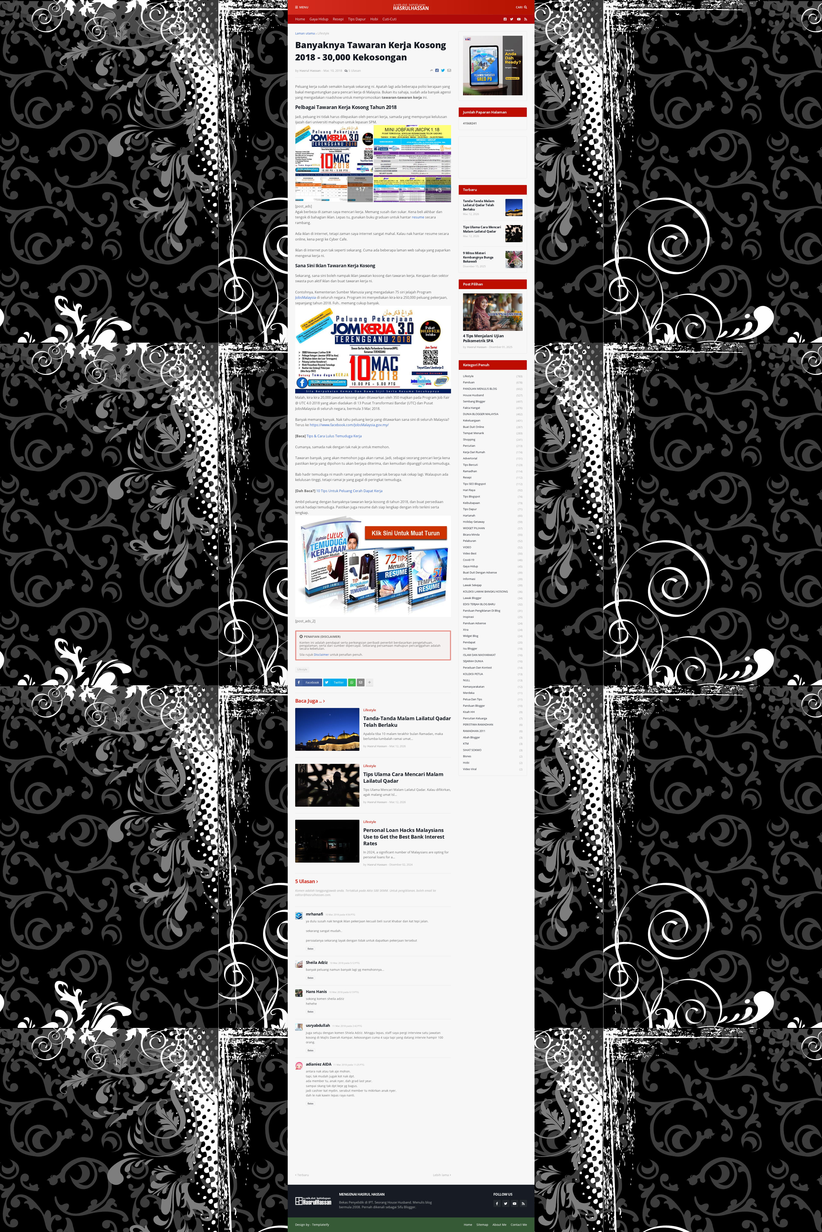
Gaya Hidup (319, 19)
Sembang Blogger (493, 401)
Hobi (374, 19)
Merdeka (493, 693)
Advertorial (493, 458)
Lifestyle (323, 33)
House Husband (493, 395)
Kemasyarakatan (493, 687)
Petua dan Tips (493, 699)
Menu (303, 7)
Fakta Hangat (493, 408)
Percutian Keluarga (493, 718)
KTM (493, 744)
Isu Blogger (493, 649)
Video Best (493, 553)
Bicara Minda (493, 535)
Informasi (493, 579)
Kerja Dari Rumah (493, 452)
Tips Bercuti (493, 465)
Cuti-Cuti (389, 19)
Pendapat (493, 642)
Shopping (493, 440)
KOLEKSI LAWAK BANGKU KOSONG (493, 592)
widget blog (493, 636)
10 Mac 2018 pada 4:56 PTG (340, 914)
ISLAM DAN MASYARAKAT (493, 655)
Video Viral (493, 769)
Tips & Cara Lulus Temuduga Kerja (334, 436)
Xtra (493, 630)
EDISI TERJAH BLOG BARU (493, 604)
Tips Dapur (357, 19)
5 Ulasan (354, 71)
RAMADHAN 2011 (493, 731)
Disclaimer (321, 655)
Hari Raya (493, 490)
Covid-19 (493, 560)
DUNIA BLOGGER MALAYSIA (493, 414)
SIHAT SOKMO (493, 750)
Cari (519, 7)
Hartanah (493, 516)
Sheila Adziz (317, 962)
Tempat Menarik (493, 433)
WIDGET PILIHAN (493, 528)
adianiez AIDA (318, 1064)
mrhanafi (314, 914)
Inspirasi (493, 617)
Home (300, 19)
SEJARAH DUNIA (493, 661)
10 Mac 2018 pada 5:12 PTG (345, 963)
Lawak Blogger (493, 598)
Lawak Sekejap (493, 585)
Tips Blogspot (493, 496)
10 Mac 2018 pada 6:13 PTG (344, 992)
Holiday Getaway (493, 522)
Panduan (493, 382)
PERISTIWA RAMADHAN (493, 725)
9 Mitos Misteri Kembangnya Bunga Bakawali (478, 257)
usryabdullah (318, 1025)
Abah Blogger (493, 737)
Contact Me (519, 1225)
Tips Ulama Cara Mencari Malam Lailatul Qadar (403, 777)
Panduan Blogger (493, 706)
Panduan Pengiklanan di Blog (493, 611)
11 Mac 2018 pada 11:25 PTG (348, 1064)
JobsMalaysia (305, 297)
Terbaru (303, 1175)
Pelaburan (493, 541)
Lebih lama (441, 1175)
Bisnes (493, 756)
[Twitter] (443, 70)
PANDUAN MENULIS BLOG (493, 389)
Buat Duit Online (493, 427)
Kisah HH (493, 712)
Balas (310, 948)
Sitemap (482, 1225)
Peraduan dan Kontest (493, 668)
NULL (493, 680)
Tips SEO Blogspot (493, 484)
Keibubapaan (493, 503)
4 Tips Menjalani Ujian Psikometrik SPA (483, 338)
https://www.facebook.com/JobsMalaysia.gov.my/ (349, 425)
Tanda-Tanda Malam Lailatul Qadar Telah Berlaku (407, 721)
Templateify (320, 1225)
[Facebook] (437, 70)
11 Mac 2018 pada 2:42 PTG (347, 1025)
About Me (499, 1225)
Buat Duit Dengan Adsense (493, 572)
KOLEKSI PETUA (493, 674)
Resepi (338, 19)
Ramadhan (493, 471)
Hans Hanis (316, 991)
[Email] (449, 70)
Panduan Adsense (493, 623)
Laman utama (305, 33)
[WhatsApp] (352, 682)
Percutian (493, 446)
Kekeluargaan (493, 420)
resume (418, 217)
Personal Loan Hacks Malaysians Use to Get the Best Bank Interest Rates (403, 837)
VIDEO (493, 547)
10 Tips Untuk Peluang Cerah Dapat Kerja (349, 490)
